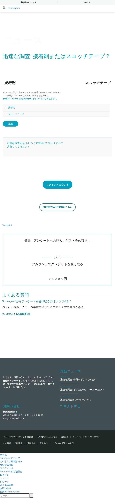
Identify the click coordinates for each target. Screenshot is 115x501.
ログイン (86, 2)
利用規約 (7, 443)
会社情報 (64, 437)
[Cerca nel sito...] (31, 495)
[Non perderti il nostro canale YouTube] (105, 414)
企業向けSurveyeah (10, 491)
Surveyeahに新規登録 (11, 471)
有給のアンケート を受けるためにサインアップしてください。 (30, 98)
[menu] (110, 8)
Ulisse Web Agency (90, 437)
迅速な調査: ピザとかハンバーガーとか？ (82, 389)
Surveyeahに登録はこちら (57, 207)
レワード (4, 481)
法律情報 (18, 443)
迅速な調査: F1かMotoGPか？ (76, 399)
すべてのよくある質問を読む (16, 314)
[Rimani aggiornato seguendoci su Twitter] (74, 414)
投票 (10, 123)
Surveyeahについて (10, 458)
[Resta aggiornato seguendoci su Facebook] (63, 414)
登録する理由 (6, 464)
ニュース (4, 478)
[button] (58, 108)
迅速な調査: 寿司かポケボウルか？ (78, 379)
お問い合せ (31, 443)
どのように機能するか (11, 461)
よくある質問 (6, 485)
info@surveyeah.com (14, 418)
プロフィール (6, 468)
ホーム (3, 454)
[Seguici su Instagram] (94, 414)
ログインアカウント (57, 184)
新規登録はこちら (29, 2)
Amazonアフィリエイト (65, 443)
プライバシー (45, 443)
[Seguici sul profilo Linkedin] (84, 414)
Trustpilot (7, 225)
